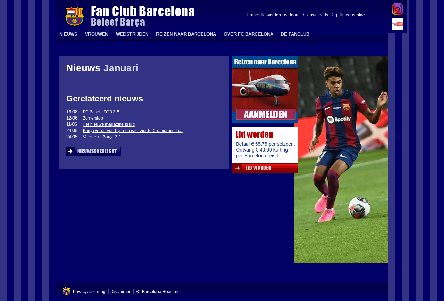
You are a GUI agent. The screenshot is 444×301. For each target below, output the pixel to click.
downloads (317, 15)
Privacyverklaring (89, 291)
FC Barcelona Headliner (158, 291)
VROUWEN (96, 34)
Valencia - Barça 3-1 (102, 137)
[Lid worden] (265, 151)
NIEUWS (68, 34)
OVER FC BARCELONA (248, 34)
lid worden (271, 15)
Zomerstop (93, 118)
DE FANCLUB (295, 34)
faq (334, 15)
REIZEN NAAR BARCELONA (186, 34)
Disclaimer (120, 291)
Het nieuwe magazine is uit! (109, 124)
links (344, 15)
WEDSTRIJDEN (132, 34)
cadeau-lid (294, 15)
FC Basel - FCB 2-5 (101, 111)
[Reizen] (265, 91)
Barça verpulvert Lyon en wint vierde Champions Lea (133, 130)
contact (359, 15)
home (252, 15)
